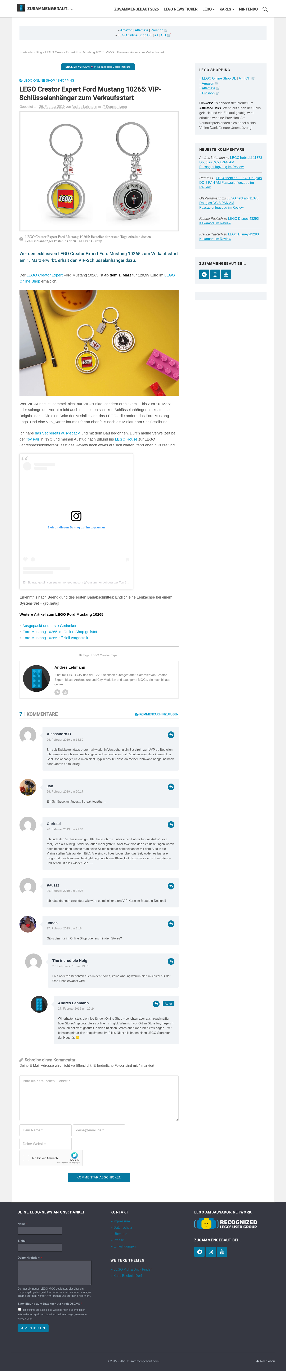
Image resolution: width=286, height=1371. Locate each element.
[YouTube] (226, 274)
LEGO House (126, 439)
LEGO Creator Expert (45, 275)
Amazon (126, 30)
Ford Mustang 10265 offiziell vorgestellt (55, 638)
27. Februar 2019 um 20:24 (76, 1008)
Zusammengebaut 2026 (136, 9)
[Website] (57, 692)
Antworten (171, 734)
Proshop (157, 30)
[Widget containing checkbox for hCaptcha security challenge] (51, 1158)
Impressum (121, 1221)
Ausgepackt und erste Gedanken (49, 626)
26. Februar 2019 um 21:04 (65, 829)
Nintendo (248, 9)
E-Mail (22, 1240)
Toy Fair (32, 439)
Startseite (25, 52)
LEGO (207, 9)
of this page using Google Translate (98, 67)
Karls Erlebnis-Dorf (127, 1275)
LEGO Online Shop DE (135, 35)
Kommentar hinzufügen (159, 714)
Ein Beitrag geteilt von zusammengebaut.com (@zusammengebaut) (68, 582)
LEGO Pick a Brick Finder (132, 1269)
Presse (118, 1240)
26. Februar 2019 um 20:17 (65, 791)
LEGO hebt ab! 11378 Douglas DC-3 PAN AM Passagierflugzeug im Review (230, 162)
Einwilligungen (124, 1246)
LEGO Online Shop (39, 80)
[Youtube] (65, 692)
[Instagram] (215, 274)
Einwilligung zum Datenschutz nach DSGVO (50, 1303)
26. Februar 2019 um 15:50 (65, 739)
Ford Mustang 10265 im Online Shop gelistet (60, 632)
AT (156, 35)
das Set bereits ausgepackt (57, 433)
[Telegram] (204, 274)
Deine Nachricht (30, 1257)
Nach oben (267, 1361)
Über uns (120, 1234)
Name (22, 1224)
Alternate (141, 30)
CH (163, 35)
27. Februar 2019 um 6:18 (64, 928)
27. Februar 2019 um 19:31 (70, 966)
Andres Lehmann (73, 1003)
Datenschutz (122, 1227)
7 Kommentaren (115, 106)
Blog (39, 52)
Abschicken (33, 1328)
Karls (225, 9)
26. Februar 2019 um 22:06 (65, 890)
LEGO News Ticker (180, 9)
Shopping (66, 80)
